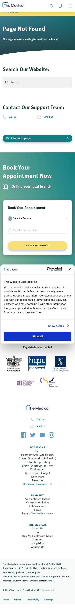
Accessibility (33, 599)
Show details (56, 325)
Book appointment (37, 245)
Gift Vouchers (37, 506)
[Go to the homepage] (13, 6)
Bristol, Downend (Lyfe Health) (37, 458)
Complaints (37, 543)
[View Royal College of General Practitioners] (61, 363)
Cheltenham (37, 469)
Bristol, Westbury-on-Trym (37, 465)
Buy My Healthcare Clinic (37, 535)
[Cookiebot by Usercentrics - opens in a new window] (47, 269)
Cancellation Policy (37, 502)
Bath (37, 451)
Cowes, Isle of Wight (37, 473)
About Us (37, 528)
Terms (6, 599)
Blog (37, 532)
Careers (37, 539)
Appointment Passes (37, 498)
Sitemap (48, 599)
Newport (37, 480)
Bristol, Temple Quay (37, 462)
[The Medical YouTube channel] (42, 434)
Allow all (37, 336)
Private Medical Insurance (37, 513)
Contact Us (37, 546)
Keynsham (37, 476)
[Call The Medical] (60, 6)
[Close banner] (70, 269)
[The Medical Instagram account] (51, 434)
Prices (37, 509)
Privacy (17, 599)
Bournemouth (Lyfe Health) (37, 454)
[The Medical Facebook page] (23, 434)
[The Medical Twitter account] (32, 434)
